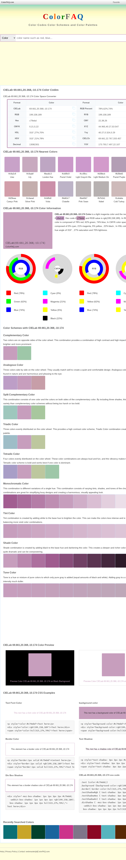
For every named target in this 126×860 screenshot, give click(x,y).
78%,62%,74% (105, 108)
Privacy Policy (11, 852)
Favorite (116, 2)
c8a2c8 (60, 218)
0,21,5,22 (34, 126)
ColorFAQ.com (7, 2)
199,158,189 (35, 114)
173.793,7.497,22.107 (109, 144)
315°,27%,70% (36, 132)
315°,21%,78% (36, 138)
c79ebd (33, 120)
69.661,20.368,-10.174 (40, 108)
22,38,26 (102, 120)
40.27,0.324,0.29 (106, 132)
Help (2, 852)
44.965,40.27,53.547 (108, 126)
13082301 (34, 144)
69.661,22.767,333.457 (109, 138)
